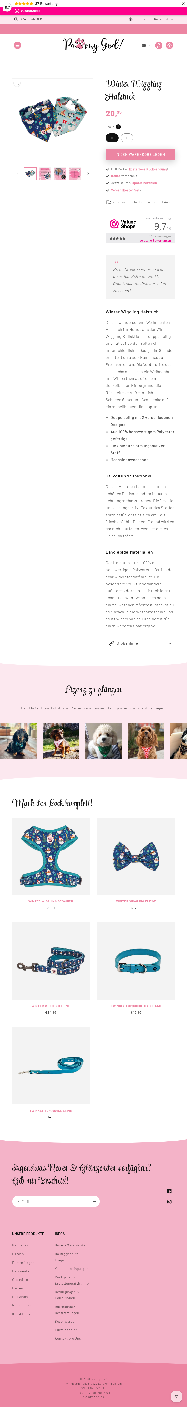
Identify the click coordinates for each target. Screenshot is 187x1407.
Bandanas (20, 1245)
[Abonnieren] (94, 1201)
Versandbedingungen (72, 1268)
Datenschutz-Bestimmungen (67, 1310)
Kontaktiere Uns (68, 1338)
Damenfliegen (23, 1262)
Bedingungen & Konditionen (67, 1295)
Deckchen (20, 1297)
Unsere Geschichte (70, 1245)
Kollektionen (22, 1314)
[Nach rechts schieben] (88, 173)
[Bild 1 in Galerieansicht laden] (30, 173)
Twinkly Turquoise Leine (51, 1111)
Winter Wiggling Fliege (136, 901)
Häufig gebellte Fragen (67, 1257)
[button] (17, 45)
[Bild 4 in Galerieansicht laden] (75, 173)
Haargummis (22, 1305)
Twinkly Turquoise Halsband (136, 1006)
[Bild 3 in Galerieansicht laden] (60, 173)
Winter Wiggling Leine (51, 1006)
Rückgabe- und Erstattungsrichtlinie (72, 1280)
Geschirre (20, 1279)
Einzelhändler (66, 1330)
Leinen (17, 1288)
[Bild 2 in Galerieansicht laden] (45, 173)
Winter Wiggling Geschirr (50, 901)
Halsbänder (21, 1271)
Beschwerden (66, 1321)
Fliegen (18, 1254)
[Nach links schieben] (17, 173)
